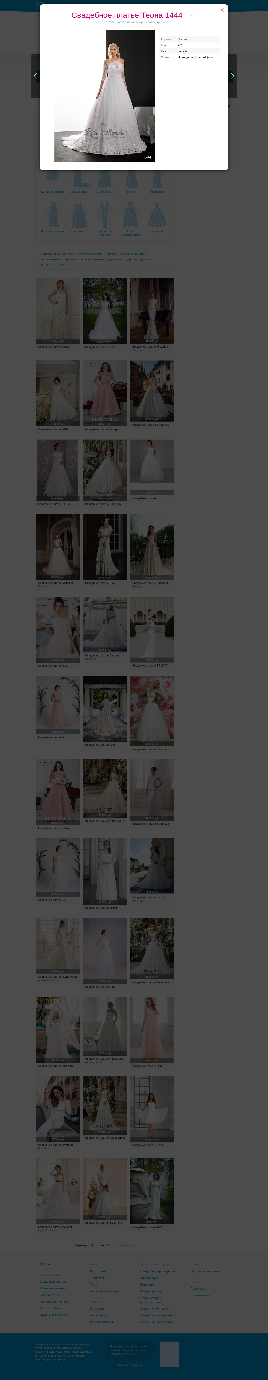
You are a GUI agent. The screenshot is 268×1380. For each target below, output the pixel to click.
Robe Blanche (117, 22)
